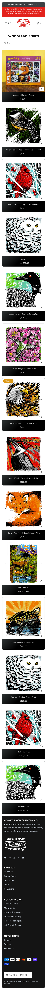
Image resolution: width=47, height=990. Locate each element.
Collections (9, 888)
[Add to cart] (41, 89)
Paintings (8, 871)
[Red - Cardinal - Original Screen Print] (23, 180)
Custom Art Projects (13, 920)
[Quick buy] (41, 253)
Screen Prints (10, 876)
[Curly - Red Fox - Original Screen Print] (23, 509)
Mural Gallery (10, 908)
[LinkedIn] (23, 858)
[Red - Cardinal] (23, 728)
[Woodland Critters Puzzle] (23, 71)
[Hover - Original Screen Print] (23, 345)
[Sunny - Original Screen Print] (23, 618)
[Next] (41, 4)
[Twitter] (18, 858)
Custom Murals (11, 903)
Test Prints (9, 880)
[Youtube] (9, 858)
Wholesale (9, 948)
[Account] (36, 23)
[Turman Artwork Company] (23, 23)
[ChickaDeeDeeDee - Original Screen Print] (23, 126)
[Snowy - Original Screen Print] (23, 673)
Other (6, 884)
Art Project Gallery (12, 925)
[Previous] (5, 4)
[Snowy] (23, 235)
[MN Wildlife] (23, 563)
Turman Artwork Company (19, 981)
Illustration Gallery (12, 916)
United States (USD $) (16, 975)
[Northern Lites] (23, 782)
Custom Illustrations (13, 912)
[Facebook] (5, 858)
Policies (7, 944)
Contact (7, 940)
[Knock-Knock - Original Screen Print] (23, 454)
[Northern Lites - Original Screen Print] (23, 290)
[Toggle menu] (5, 23)
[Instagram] (14, 858)
